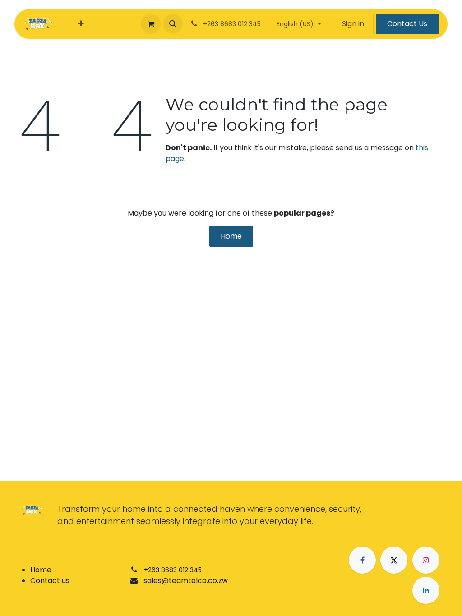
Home (231, 236)
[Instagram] (425, 560)
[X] (393, 560)
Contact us (49, 580)
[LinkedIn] (425, 590)
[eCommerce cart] (151, 24)
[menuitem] (81, 24)
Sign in (353, 23)
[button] (173, 24)
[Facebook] (362, 560)
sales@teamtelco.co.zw (185, 580)
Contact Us (407, 23)
